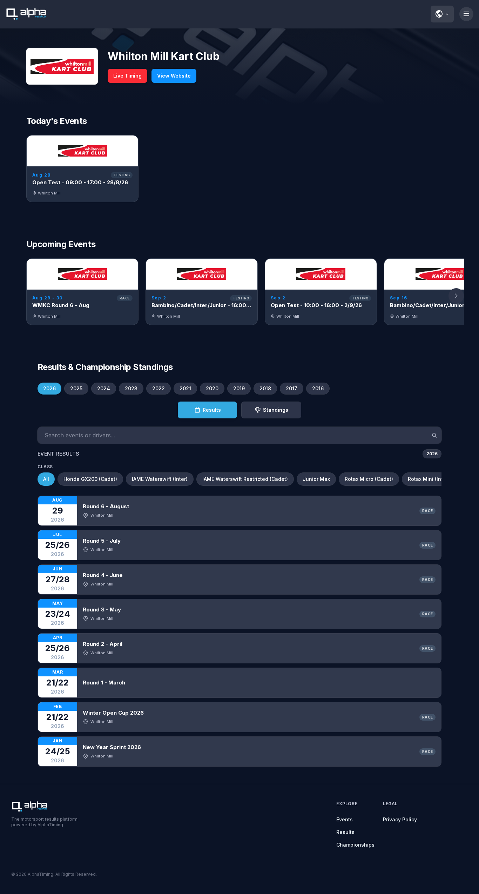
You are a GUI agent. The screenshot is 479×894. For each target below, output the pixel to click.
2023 (131, 388)
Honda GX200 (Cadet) (90, 479)
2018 (265, 388)
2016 (318, 388)
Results (345, 832)
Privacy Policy (400, 819)
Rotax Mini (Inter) (429, 479)
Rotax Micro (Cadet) (369, 479)
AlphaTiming (40, 874)
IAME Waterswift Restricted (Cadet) (245, 479)
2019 (239, 388)
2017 (291, 388)
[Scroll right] (456, 296)
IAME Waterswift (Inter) (160, 479)
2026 (49, 388)
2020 (212, 388)
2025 (76, 388)
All (46, 479)
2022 (158, 388)
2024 (103, 388)
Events (344, 819)
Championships (355, 845)
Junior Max (316, 479)
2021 (185, 388)
